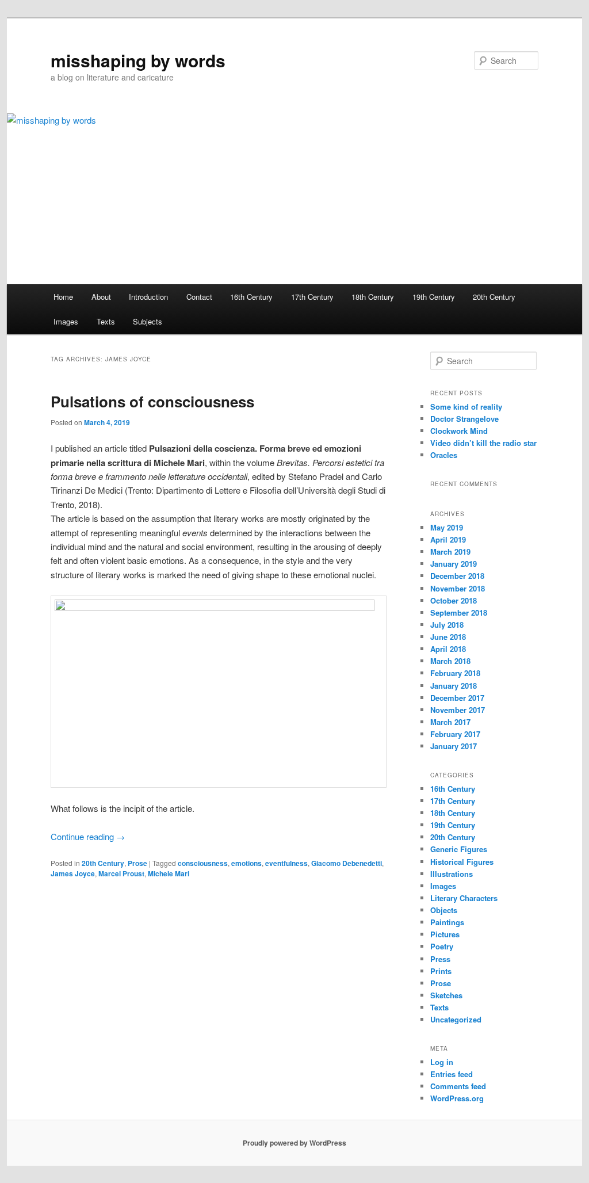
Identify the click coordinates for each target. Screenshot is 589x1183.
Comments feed (458, 1086)
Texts (106, 321)
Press (440, 958)
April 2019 (448, 539)
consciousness (203, 863)
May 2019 (446, 527)
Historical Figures (462, 861)
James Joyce (73, 873)
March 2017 (450, 721)
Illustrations (451, 873)
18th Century (372, 296)
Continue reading (88, 836)
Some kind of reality (466, 406)
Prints (441, 971)
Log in (441, 1061)
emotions (246, 863)
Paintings (447, 922)
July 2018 (447, 624)
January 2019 (453, 563)
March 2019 (450, 551)
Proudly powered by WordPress (294, 1143)
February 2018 (455, 672)
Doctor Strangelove (464, 418)
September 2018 (458, 612)
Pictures (445, 934)
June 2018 (448, 636)
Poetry (441, 946)
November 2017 (457, 709)
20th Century (494, 296)
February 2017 (455, 733)
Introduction (148, 296)
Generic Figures (458, 849)
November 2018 (457, 588)
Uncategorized (455, 1019)
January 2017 (453, 746)
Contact (199, 296)
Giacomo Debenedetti (346, 863)
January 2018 (453, 685)
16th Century (251, 296)
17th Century (312, 296)
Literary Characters (464, 897)
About (101, 296)
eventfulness (286, 863)
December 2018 (457, 575)
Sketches (446, 995)
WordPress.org (457, 1098)
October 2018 (453, 600)
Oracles (443, 454)
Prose (137, 863)
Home (63, 296)
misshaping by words (138, 60)
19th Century (433, 296)
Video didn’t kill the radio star (483, 442)
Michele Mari (168, 873)
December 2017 (457, 697)
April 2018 (448, 648)
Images (65, 321)
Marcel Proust (121, 873)
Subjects (147, 321)
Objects (443, 910)
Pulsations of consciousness (152, 401)
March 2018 (450, 660)
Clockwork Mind (459, 430)
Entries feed (451, 1073)
